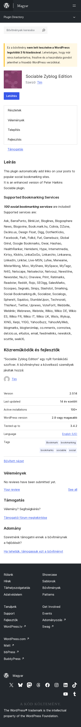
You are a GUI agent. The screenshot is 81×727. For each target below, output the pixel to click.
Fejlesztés (14, 139)
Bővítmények (51, 588)
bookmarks (47, 450)
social (72, 450)
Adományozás (54, 620)
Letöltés (11, 95)
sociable (61, 450)
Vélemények (16, 120)
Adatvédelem (13, 594)
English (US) (69, 433)
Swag (48, 626)
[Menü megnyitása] (75, 5)
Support (9, 613)
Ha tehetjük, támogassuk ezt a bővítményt (33, 551)
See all (72, 489)
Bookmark (52, 442)
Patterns (48, 594)
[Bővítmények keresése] (43, 30)
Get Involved (51, 607)
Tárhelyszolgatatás (17, 588)
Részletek (14, 110)
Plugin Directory (14, 17)
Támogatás (15, 149)
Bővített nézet (14, 461)
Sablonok (49, 581)
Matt (9, 645)
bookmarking (68, 442)
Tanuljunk (10, 607)
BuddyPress (14, 659)
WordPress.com (16, 639)
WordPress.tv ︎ (15, 626)
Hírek (7, 581)
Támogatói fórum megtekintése (25, 517)
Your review (12, 489)
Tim (39, 82)
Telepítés (14, 130)
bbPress (11, 652)
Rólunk (8, 574)
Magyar (18, 676)
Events (47, 613)
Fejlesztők (11, 620)
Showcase (49, 574)
